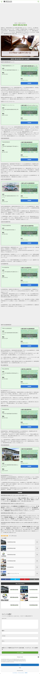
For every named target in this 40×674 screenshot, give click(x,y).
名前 (3, 630)
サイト (3, 641)
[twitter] (15, 579)
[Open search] (38, 1)
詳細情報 (29, 83)
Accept (20, 664)
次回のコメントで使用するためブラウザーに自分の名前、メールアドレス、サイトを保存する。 (20, 648)
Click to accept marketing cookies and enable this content (20, 46)
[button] (38, 657)
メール (3, 635)
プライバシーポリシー (21, 672)
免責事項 (26, 672)
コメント (4, 618)
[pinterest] (25, 579)
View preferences (20, 670)
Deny (20, 667)
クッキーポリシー (15, 672)
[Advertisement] (20, 11)
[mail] (34, 579)
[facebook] (5, 579)
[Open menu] (1, 1)
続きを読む (25, 80)
